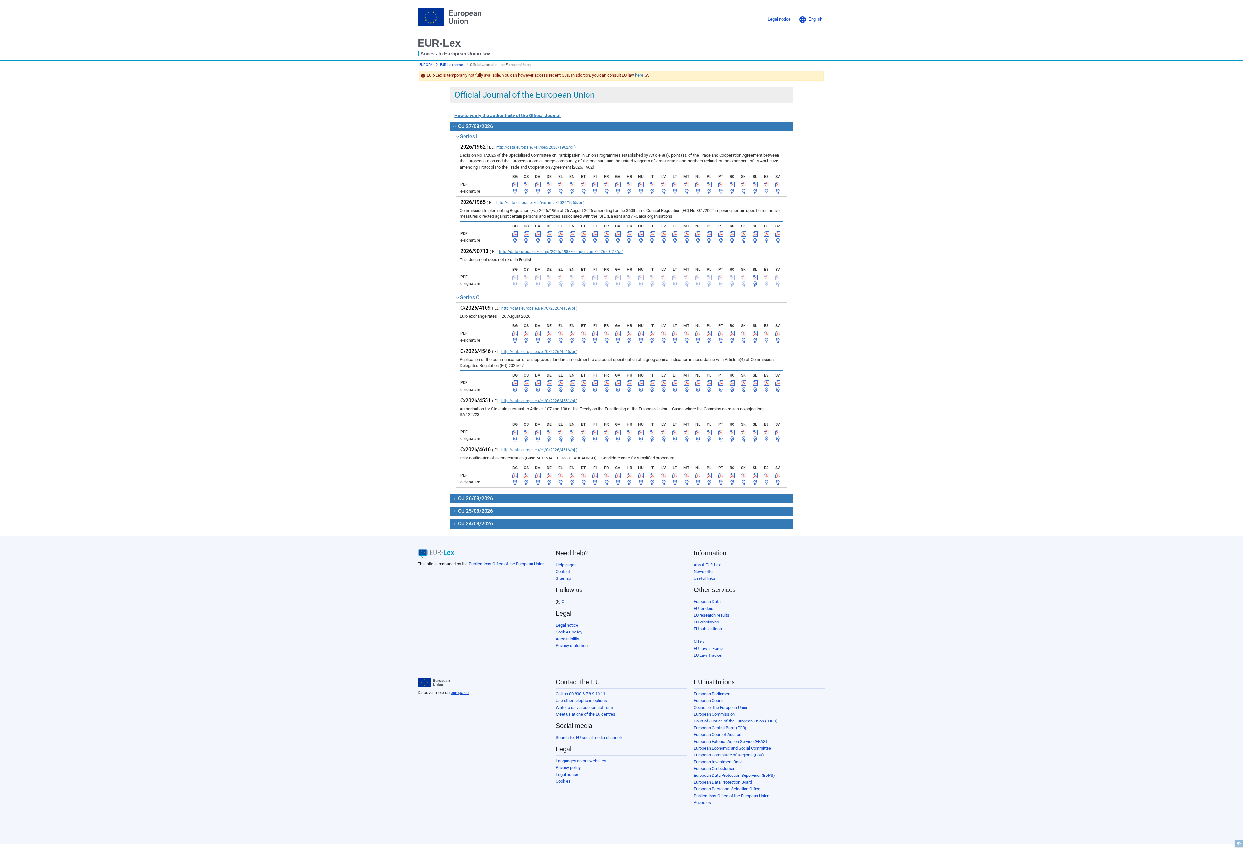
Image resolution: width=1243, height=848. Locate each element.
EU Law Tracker (708, 655)
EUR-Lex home (451, 65)
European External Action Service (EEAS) (730, 741)
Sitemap (563, 578)
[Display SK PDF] (743, 184)
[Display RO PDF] (732, 184)
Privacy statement (572, 645)
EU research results (711, 615)
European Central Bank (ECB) (720, 727)
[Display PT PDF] (720, 184)
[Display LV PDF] (663, 184)
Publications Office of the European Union (506, 563)
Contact (563, 571)
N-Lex (699, 641)
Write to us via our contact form (584, 707)
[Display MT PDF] (686, 184)
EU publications (708, 628)
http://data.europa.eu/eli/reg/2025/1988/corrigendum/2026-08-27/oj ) (561, 251)
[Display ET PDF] (583, 184)
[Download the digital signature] (515, 191)
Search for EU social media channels (589, 737)
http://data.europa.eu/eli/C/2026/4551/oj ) (539, 401)
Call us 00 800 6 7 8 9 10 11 (580, 693)
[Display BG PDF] (515, 184)
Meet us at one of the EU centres (585, 714)
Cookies (563, 781)
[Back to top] (1239, 843)
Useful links (704, 578)
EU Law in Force (708, 648)
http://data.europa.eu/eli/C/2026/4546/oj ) (539, 351)
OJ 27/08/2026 (475, 126)
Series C (469, 297)
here (639, 75)
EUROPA (425, 65)
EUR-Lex (439, 43)
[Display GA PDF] (618, 184)
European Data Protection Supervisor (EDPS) (734, 775)
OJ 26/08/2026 (475, 498)
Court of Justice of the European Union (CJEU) (736, 721)
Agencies (702, 802)
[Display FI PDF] (595, 184)
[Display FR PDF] (606, 184)
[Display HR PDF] (629, 184)
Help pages (566, 564)
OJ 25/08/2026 (475, 511)
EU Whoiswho (706, 622)
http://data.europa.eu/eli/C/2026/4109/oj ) (539, 308)
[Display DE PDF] (549, 184)
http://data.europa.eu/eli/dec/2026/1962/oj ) (536, 147)
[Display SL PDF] (755, 184)
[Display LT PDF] (674, 184)
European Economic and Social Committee (732, 748)
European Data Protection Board (723, 782)
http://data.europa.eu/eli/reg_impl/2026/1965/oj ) (540, 202)
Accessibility (567, 638)
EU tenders (703, 608)
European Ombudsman (714, 768)
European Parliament (713, 693)
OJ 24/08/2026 (475, 524)
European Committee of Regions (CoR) (729, 755)
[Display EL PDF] (560, 184)
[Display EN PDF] (572, 184)
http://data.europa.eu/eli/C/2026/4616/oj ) (539, 450)
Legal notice (567, 625)
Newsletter (704, 571)
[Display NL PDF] (697, 184)
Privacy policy (568, 767)
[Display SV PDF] (777, 184)
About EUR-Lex (707, 564)
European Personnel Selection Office (727, 789)
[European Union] (434, 682)
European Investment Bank (718, 761)
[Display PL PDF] (709, 184)
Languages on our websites (581, 760)
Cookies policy (569, 632)
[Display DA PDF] (538, 184)
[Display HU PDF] (641, 184)
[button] (810, 19)
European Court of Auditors (718, 734)
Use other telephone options (581, 700)
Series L (469, 136)
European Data (707, 601)
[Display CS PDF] (526, 184)
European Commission (714, 714)
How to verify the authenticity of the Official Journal (507, 115)
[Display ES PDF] (766, 184)
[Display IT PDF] (652, 184)
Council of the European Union (721, 707)
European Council (709, 700)
